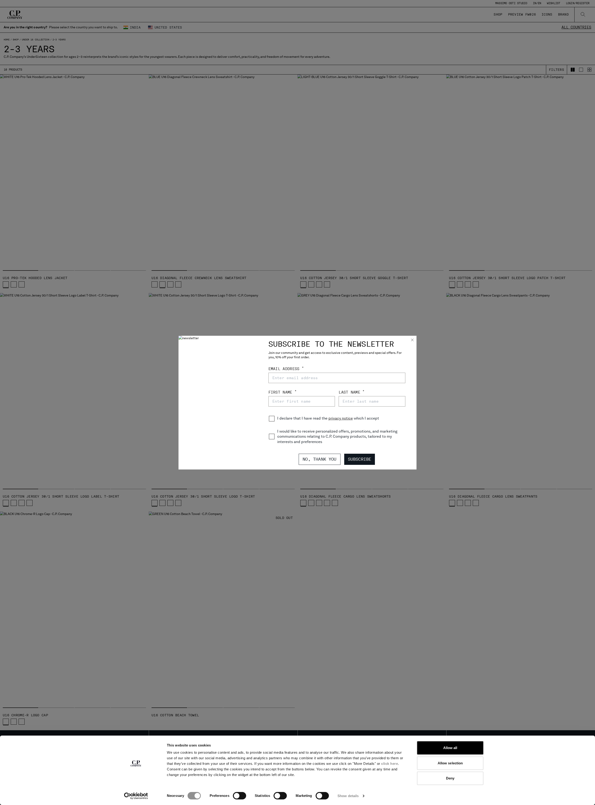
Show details (348, 796)
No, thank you (319, 459)
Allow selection (450, 763)
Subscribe (359, 459)
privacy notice (340, 418)
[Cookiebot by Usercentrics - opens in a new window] (136, 795)
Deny (450, 778)
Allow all (450, 748)
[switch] (239, 795)
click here (389, 764)
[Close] (412, 340)
